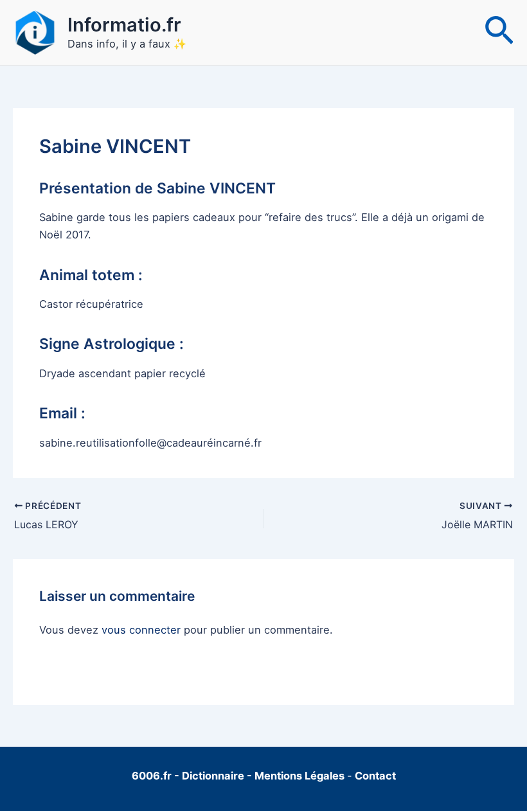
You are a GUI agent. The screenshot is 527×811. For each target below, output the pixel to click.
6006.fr (152, 775)
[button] (499, 32)
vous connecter (141, 629)
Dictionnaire (214, 775)
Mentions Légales (299, 775)
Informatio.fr (124, 24)
